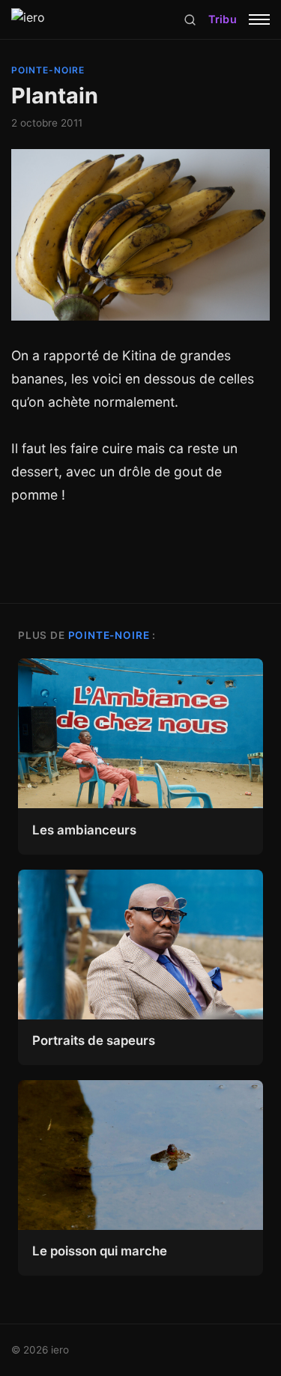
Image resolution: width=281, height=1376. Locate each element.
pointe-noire (48, 70)
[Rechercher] (190, 19)
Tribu (222, 19)
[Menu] (259, 19)
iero (60, 1350)
